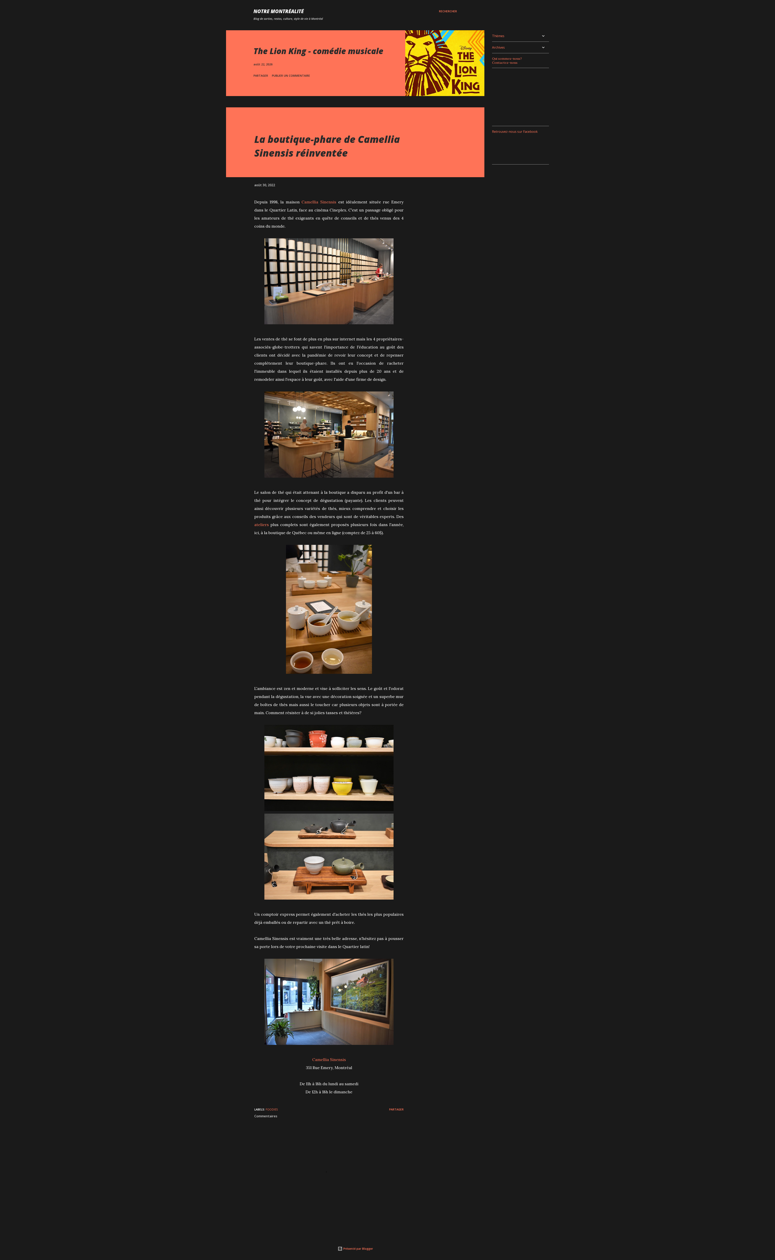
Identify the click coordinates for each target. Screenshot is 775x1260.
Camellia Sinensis (319, 201)
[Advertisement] (522, 96)
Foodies (272, 1109)
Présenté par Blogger (357, 1249)
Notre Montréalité (278, 11)
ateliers (261, 524)
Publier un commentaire (291, 75)
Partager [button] (260, 75)
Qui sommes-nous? (507, 59)
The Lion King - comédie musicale (318, 51)
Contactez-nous (504, 63)
